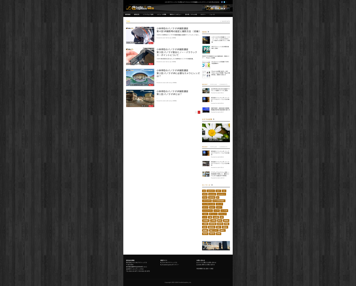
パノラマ (216, 210)
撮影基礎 (127, 14)
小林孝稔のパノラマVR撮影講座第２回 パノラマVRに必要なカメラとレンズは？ (178, 73)
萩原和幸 (225, 227)
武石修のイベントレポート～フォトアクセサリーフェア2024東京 (220, 163)
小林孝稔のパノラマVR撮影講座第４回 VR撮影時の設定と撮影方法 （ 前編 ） (179, 30)
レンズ (204, 217)
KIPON (205, 194)
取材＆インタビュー (176, 14)
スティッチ (219, 204)
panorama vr (221, 194)
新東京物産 (213, 224)
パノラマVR (224, 210)
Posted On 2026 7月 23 (217, 93)
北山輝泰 (216, 217)
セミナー (203, 14)
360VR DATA (210, 191)
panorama (212, 194)
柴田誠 (226, 224)
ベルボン (205, 214)
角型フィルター (214, 230)
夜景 (222, 217)
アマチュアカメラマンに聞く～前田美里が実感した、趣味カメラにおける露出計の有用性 (220, 173)
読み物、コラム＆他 (191, 14)
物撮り (218, 227)
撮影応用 (136, 14)
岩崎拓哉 (226, 220)
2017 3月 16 (166, 38)
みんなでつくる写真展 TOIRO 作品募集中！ (220, 62)
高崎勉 (218, 233)
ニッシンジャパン (207, 210)
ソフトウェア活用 (148, 14)
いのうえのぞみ (207, 200)
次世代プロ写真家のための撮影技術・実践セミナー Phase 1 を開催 (215, 57)
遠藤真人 (222, 230)
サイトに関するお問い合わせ (207, 262)
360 (204, 191)
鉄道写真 (205, 233)
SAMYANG (212, 197)
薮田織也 (205, 230)
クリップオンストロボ (208, 204)
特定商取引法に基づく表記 (205, 269)
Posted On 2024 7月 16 (217, 167)
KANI (224, 191)
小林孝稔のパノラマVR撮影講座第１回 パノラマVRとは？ (172, 93)
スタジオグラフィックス (169, 262)
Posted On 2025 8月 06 (217, 103)
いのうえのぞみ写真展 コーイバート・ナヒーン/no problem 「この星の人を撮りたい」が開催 (220, 39)
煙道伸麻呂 (211, 227)
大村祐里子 (206, 220)
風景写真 (212, 233)
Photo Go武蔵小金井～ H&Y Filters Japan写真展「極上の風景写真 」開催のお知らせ (220, 72)
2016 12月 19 (166, 82)
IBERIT (218, 191)
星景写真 (220, 224)
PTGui (205, 197)
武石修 (204, 227)
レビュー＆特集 (161, 14)
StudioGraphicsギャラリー (170, 265)
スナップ (205, 207)
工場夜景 (205, 224)
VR (217, 197)
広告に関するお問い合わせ (206, 265)
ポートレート (213, 214)
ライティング (222, 214)
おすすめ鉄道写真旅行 (218, 200)
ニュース (212, 14)
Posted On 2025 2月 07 (217, 112)
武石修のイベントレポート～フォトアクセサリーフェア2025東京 (220, 99)
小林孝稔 (173, 38)
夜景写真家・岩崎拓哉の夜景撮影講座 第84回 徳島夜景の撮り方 (220, 109)
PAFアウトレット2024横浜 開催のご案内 (220, 47)
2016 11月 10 (166, 101)
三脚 (210, 217)
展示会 (219, 220)
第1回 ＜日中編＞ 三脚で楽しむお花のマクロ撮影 (216, 139)
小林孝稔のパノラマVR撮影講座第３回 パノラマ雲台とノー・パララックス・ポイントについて (177, 52)
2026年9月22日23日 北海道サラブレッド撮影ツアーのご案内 (220, 89)
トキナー (219, 207)
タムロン (212, 207)
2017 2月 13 (166, 61)
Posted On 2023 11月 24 (217, 178)
